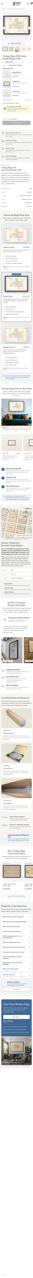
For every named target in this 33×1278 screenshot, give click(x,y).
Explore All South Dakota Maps (16, 896)
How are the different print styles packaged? (12, 957)
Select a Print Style (16, 123)
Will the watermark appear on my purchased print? (12, 936)
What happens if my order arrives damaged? (12, 963)
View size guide (28, 99)
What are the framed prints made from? (14, 947)
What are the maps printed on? (12, 942)
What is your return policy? (11, 969)
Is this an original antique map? (12, 931)
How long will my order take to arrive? (14, 952)
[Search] (27, 3)
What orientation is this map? (11, 926)
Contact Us (16, 989)
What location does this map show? (13, 916)
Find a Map (16, 1017)
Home (3, 8)
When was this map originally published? (15, 921)
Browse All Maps (8, 1021)
